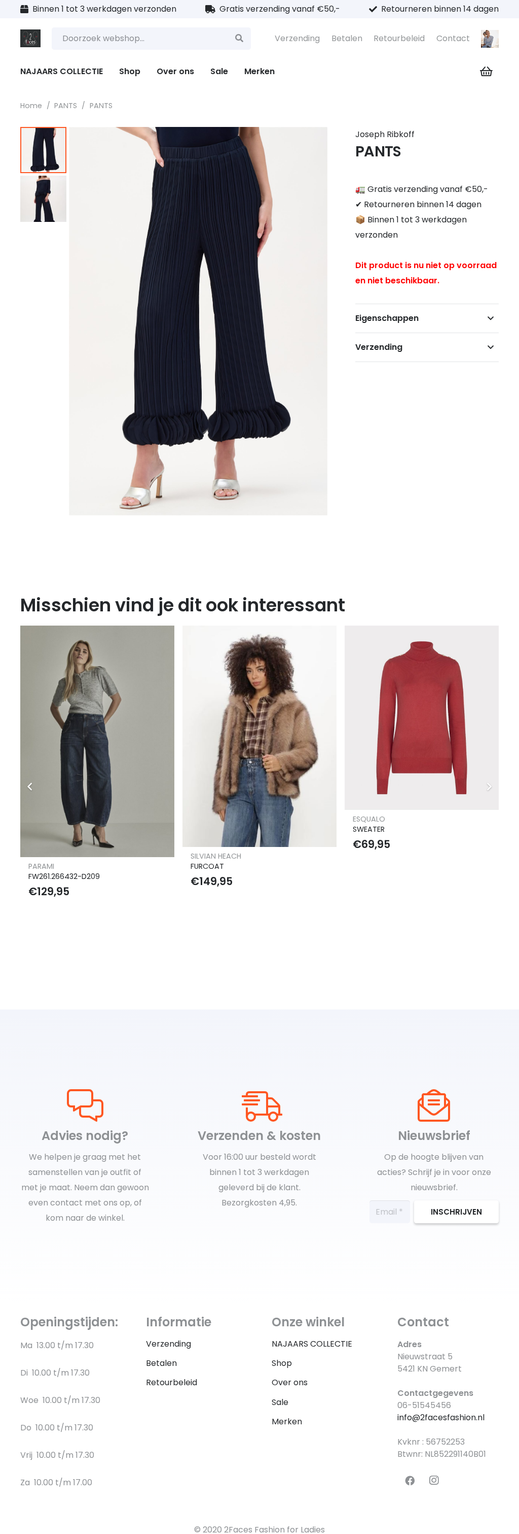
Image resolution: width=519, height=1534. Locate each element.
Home (31, 106)
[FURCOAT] (259, 736)
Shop (282, 1363)
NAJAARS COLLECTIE (312, 1344)
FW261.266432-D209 (64, 876)
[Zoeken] (239, 38)
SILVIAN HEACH (216, 856)
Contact (453, 38)
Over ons (290, 1382)
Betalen (346, 38)
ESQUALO (369, 819)
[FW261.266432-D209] (97, 741)
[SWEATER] (422, 718)
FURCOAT (207, 866)
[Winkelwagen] (486, 71)
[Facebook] (409, 1480)
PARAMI (41, 866)
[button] (315, 143)
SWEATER (369, 829)
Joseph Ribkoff (385, 134)
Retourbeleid (399, 38)
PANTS (65, 106)
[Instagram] (434, 1480)
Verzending (297, 38)
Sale (280, 1402)
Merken (287, 1421)
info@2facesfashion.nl (441, 1417)
